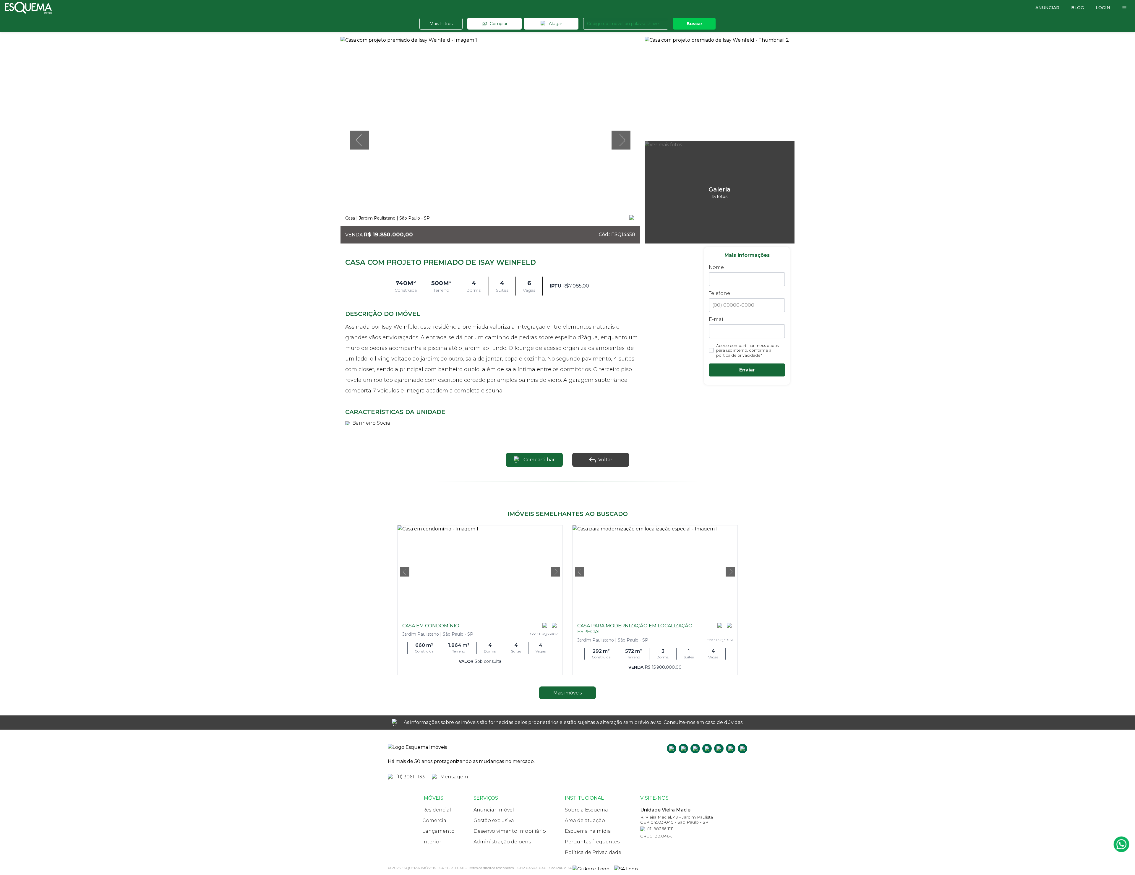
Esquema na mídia (588, 831)
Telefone (719, 293)
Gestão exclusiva (494, 820)
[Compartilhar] (545, 626)
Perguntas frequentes (592, 842)
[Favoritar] (632, 218)
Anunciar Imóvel (494, 810)
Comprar (498, 23)
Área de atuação (585, 820)
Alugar (555, 23)
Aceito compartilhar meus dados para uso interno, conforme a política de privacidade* (747, 350)
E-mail (717, 319)
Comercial (435, 820)
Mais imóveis (567, 693)
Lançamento (438, 831)
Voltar (605, 459)
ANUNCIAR (1047, 7)
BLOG (1077, 7)
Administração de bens (502, 842)
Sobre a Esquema (586, 810)
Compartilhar (539, 459)
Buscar (694, 23)
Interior (431, 842)
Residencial (436, 810)
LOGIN (1103, 7)
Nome (716, 267)
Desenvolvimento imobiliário (510, 831)
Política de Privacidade (593, 852)
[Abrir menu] (1124, 8)
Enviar (747, 370)
